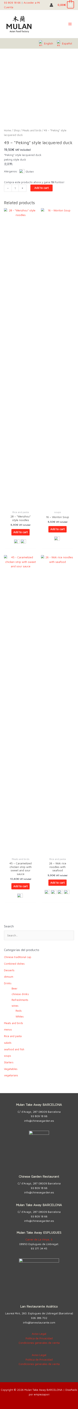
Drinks (7, 983)
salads (7, 1042)
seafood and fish (14, 1049)
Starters (8, 1062)
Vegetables (10, 1069)
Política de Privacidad (39, 1338)
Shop (17, 130)
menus (8, 1029)
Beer (14, 988)
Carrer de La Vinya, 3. (39, 1239)
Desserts (9, 970)
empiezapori (41, 1394)
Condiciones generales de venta (39, 1342)
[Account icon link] (51, 5)
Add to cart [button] (20, 532)
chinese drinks (20, 994)
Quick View (21, 505)
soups (7, 1055)
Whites (20, 1016)
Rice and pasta (13, 1036)
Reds (19, 1010)
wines (15, 1005)
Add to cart (41, 187)
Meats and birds (31, 130)
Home (7, 130)
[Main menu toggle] (70, 24)
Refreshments (20, 999)
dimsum (8, 976)
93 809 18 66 (12, 2)
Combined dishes (14, 963)
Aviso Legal (39, 1333)
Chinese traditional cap (17, 957)
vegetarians (11, 1075)
